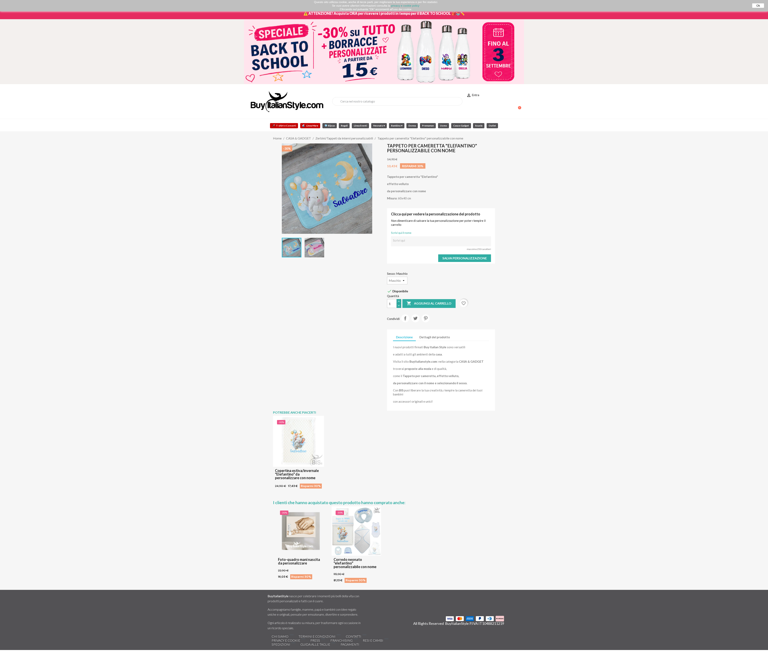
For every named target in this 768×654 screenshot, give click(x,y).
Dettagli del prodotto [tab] (434, 337)
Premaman (428, 125)
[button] (518, 106)
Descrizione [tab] (404, 337)
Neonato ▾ (379, 125)
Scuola (478, 125)
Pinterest (426, 318)
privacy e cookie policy (405, 5)
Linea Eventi (360, 125)
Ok (758, 5)
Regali (344, 125)
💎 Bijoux (329, 125)
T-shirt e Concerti (284, 125)
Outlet (492, 125)
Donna (412, 125)
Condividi (405, 318)
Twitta (415, 318)
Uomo (443, 125)
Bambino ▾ (396, 125)
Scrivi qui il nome (401, 232)
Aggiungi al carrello (429, 303)
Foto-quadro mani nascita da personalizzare (299, 561)
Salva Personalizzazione (464, 258)
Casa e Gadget (461, 125)
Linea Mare (310, 125)
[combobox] (397, 101)
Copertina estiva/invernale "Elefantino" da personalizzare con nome (297, 474)
